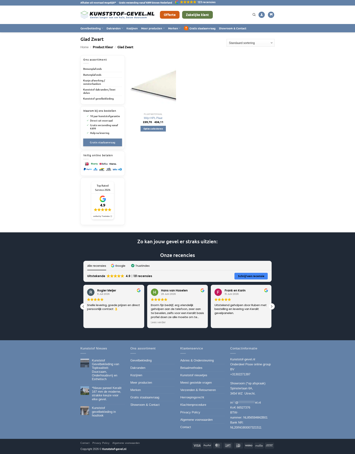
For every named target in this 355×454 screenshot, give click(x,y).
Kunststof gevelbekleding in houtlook (104, 411)
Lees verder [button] (158, 322)
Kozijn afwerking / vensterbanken (94, 82)
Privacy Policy (190, 412)
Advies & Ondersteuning (197, 360)
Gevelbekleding (90, 28)
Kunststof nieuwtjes (193, 375)
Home (84, 47)
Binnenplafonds (92, 69)
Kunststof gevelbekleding (98, 98)
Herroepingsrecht (192, 397)
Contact (185, 427)
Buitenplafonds (92, 74)
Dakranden (113, 28)
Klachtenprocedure (193, 405)
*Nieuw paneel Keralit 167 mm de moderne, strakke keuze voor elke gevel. (106, 393)
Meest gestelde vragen (196, 382)
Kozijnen (132, 28)
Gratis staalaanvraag (202, 28)
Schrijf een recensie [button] (251, 276)
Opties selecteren (153, 128)
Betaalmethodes (191, 368)
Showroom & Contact (232, 28)
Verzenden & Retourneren (198, 390)
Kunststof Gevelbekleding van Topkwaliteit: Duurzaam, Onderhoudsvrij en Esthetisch (105, 370)
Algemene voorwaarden (196, 419)
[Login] (261, 15)
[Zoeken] (254, 14)
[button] (195, 2)
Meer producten (151, 28)
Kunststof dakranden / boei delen (99, 91)
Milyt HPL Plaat (153, 118)
